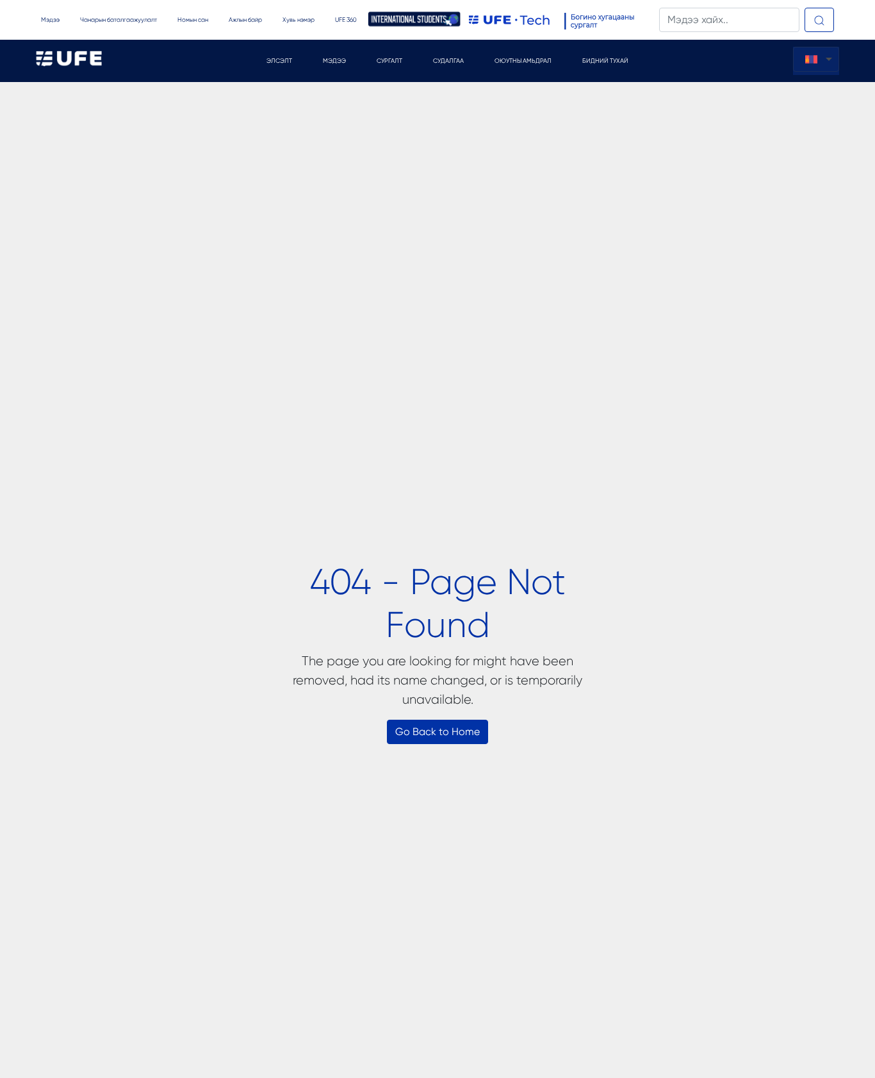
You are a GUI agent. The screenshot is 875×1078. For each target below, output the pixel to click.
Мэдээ (50, 19)
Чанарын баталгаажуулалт (118, 19)
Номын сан (192, 19)
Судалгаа (448, 60)
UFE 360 (345, 19)
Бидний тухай (605, 60)
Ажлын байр (245, 19)
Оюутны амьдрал (523, 60)
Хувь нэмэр (298, 19)
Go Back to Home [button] (437, 732)
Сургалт (389, 60)
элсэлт (279, 60)
